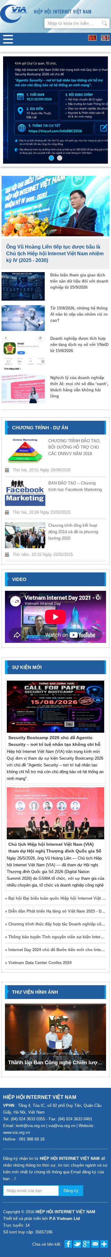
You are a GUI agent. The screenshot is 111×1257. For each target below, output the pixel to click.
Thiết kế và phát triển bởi (41, 1218)
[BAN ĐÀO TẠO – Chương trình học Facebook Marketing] (25, 493)
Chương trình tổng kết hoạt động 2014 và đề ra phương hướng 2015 (73, 532)
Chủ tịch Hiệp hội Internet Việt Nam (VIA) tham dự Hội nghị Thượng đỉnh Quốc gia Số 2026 (54, 851)
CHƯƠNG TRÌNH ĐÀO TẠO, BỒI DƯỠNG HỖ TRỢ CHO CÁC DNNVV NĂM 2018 (74, 447)
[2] (59, 158)
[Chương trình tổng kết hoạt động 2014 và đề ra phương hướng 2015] (25, 535)
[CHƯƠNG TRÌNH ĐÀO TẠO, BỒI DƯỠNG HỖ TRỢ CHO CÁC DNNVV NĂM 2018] (25, 451)
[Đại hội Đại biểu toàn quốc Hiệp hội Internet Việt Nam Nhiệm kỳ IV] (55, 110)
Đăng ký (71, 1190)
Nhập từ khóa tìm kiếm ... (104, 23)
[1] (51, 158)
